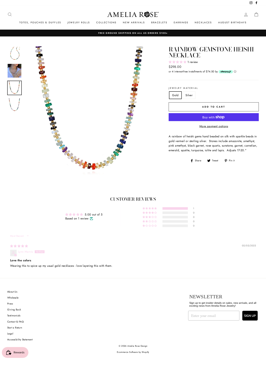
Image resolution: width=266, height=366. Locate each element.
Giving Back (14, 309)
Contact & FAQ (15, 321)
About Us (12, 291)
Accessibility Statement (20, 339)
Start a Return (14, 327)
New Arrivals (134, 22)
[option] (90, 112)
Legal (10, 333)
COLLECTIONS (106, 22)
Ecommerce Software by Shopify (133, 352)
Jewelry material (183, 88)
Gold (175, 95)
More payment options (213, 126)
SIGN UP (250, 315)
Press (10, 303)
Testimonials (13, 315)
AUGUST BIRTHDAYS (232, 22)
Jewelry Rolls (78, 22)
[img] (19, 246)
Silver (189, 95)
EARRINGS (181, 22)
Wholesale (13, 297)
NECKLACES (203, 22)
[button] (178, 62)
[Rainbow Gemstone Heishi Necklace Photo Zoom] (90, 112)
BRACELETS (159, 22)
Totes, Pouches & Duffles (40, 22)
